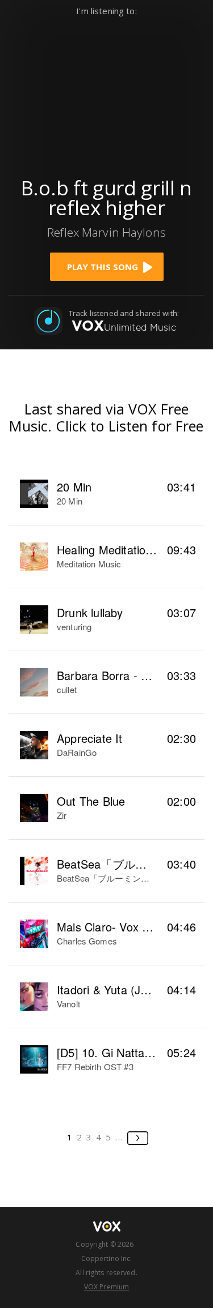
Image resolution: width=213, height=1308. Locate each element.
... (119, 1137)
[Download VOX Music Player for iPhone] (107, 91)
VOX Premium (106, 1287)
